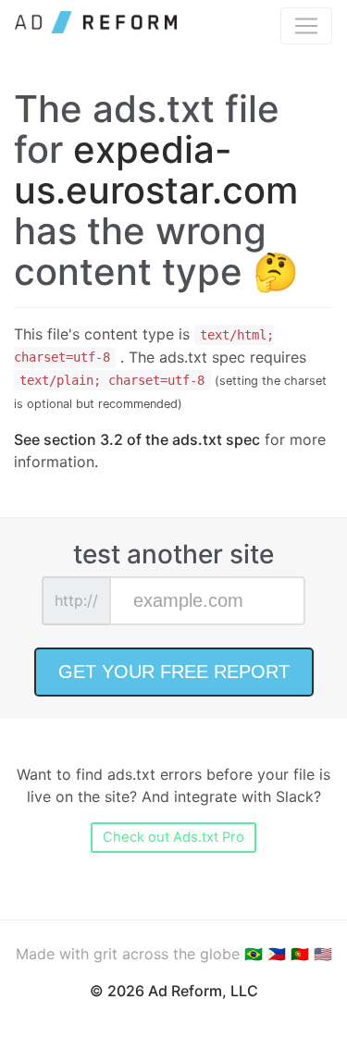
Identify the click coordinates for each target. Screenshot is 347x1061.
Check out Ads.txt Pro (173, 837)
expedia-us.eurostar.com (156, 170)
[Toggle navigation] (306, 25)
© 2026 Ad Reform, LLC (174, 990)
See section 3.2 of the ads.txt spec (137, 439)
